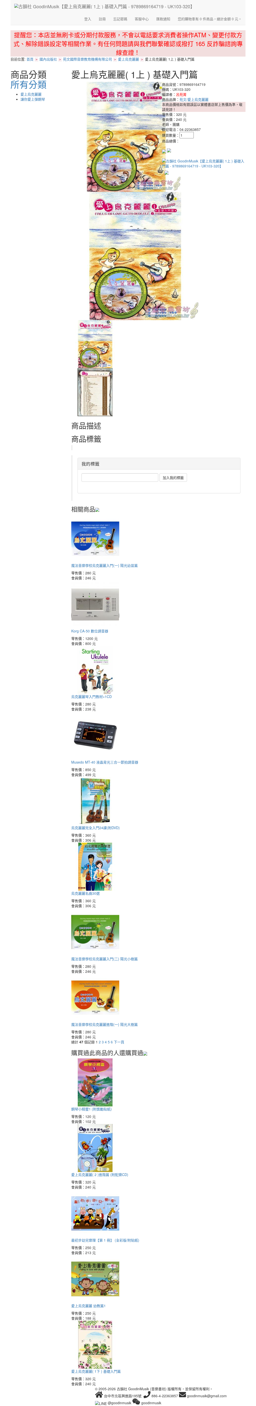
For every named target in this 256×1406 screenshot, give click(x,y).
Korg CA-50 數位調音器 (89, 630)
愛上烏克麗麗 (128, 59)
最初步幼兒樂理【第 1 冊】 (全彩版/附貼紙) (105, 1240)
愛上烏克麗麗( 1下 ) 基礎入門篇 (96, 1371)
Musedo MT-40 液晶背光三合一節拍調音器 (104, 762)
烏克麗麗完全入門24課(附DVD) (95, 827)
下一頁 (119, 1041)
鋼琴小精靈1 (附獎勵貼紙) (91, 1108)
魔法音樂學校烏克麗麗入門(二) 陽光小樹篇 (104, 958)
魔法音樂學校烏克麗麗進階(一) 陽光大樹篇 (104, 1024)
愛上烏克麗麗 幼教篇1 (88, 1305)
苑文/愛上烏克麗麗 (194, 99)
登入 (87, 18)
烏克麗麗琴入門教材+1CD (91, 696)
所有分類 (28, 84)
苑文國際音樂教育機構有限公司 (87, 59)
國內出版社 (48, 59)
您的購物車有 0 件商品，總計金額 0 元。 (210, 18)
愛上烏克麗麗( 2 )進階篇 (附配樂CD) (99, 1174)
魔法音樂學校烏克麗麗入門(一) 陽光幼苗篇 (104, 565)
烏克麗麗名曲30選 (85, 893)
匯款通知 (163, 18)
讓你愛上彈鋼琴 (32, 99)
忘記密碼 (120, 18)
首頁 (30, 59)
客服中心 (142, 18)
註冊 (102, 18)
